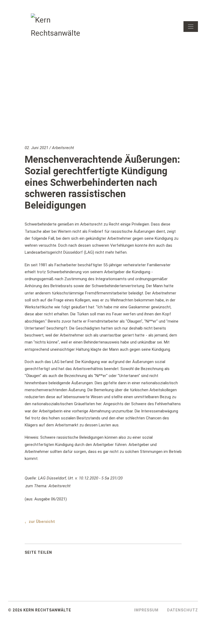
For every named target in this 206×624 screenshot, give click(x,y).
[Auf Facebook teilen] (65, 553)
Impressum (146, 610)
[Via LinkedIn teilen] (78, 553)
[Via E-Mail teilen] (92, 553)
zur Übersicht (42, 521)
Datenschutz (182, 610)
